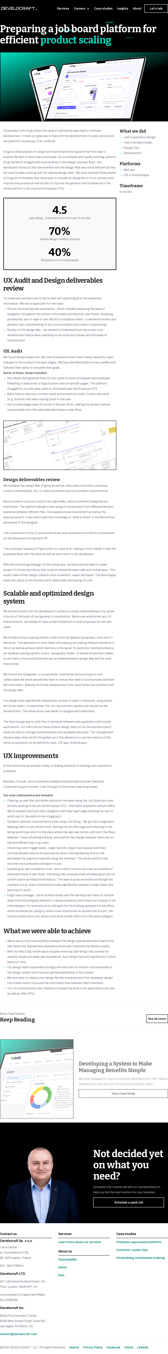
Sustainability (67, 1259)
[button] (81, 8)
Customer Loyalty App (132, 1250)
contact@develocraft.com (18, 1334)
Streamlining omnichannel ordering (140, 1257)
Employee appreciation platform (138, 1242)
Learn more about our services (79, 1242)
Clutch (128, 1347)
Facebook (113, 1347)
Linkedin (142, 1347)
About (62, 1267)
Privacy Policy (93, 1347)
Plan (61, 1275)
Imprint (74, 1347)
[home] (19, 8)
